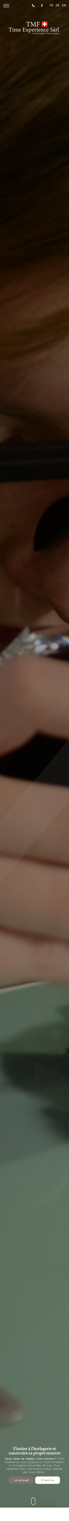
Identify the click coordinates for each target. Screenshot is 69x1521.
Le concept (21, 1480)
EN (64, 5)
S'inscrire (47, 1480)
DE (58, 5)
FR (51, 5)
